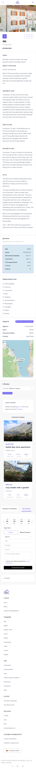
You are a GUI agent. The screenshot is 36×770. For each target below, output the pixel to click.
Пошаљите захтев (18, 567)
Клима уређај (9, 284)
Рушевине (7, 686)
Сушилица (8, 290)
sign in (19, 407)
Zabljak (6, 654)
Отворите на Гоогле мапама (24, 321)
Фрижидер (9, 303)
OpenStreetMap (24, 376)
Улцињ (6, 650)
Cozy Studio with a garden (17, 488)
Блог (5, 720)
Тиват (5, 646)
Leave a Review (7, 393)
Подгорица (7, 642)
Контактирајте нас (9, 728)
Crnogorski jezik (13, 750)
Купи (4, 41)
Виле (5, 690)
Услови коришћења (10, 739)
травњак (8, 297)
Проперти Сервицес (10, 701)
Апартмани (7, 665)
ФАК (5, 724)
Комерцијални (8, 669)
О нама (6, 715)
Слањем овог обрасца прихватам (18, 562)
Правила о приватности (11, 743)
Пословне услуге (9, 705)
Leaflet (18, 376)
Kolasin (6, 638)
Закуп (5, 606)
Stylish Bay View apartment (18, 447)
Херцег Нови (8, 629)
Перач (7, 310)
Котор (6, 634)
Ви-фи (7, 313)
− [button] (4, 345)
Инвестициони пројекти (11, 677)
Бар (5, 621)
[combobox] (20, 388)
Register (20, 409)
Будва (6, 625)
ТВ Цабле (8, 307)
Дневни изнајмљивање (11, 610)
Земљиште (7, 682)
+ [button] (4, 342)
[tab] (5, 36)
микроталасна (10, 300)
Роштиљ (8, 287)
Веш (6, 293)
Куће (5, 673)
